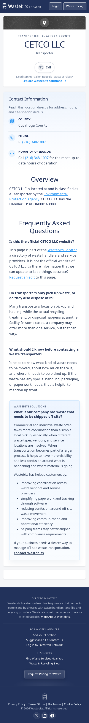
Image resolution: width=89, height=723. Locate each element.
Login (55, 6)
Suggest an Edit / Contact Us (44, 640)
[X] (36, 715)
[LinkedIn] (44, 715)
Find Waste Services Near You (44, 658)
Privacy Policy (16, 704)
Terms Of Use (36, 704)
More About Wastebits (55, 617)
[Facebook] (52, 715)
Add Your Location (44, 635)
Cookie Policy (72, 704)
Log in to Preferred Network (44, 645)
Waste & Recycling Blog (44, 663)
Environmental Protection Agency (38, 196)
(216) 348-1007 (34, 142)
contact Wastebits (29, 553)
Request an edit (22, 277)
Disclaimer (54, 704)
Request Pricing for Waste (44, 674)
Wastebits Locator (62, 250)
